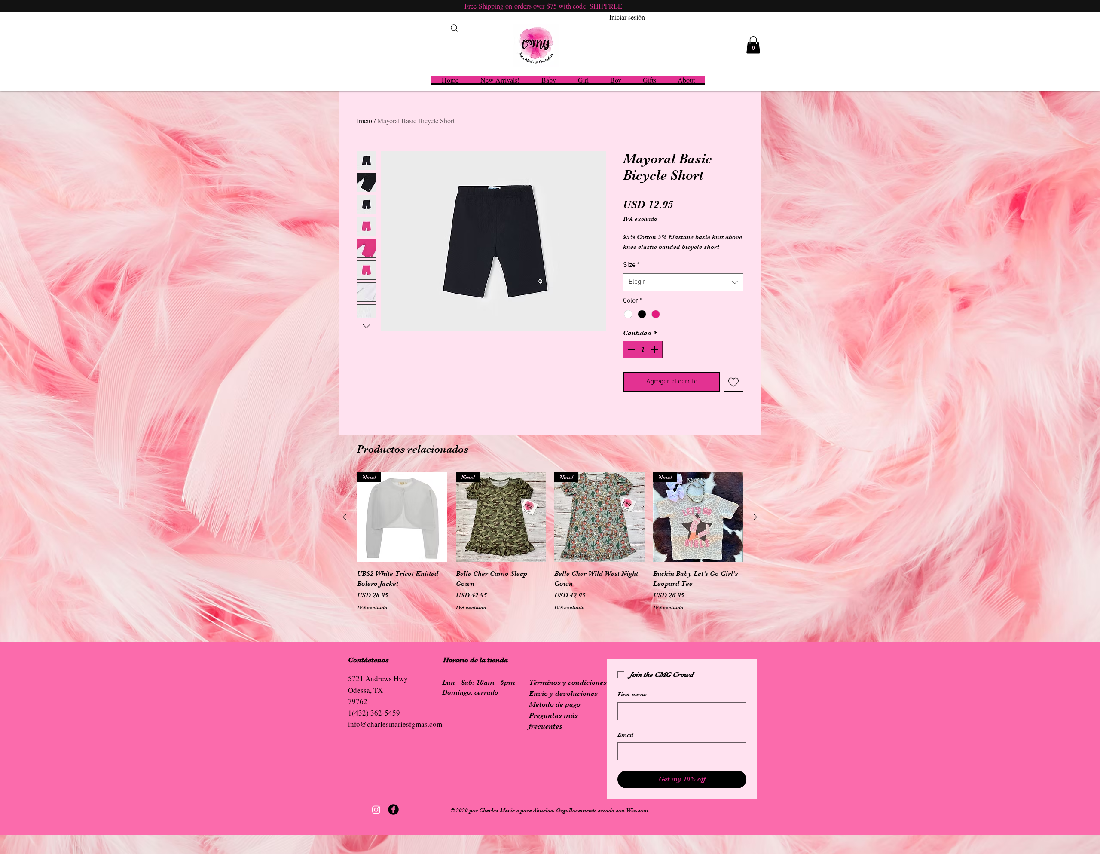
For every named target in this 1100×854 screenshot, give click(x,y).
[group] (550, 542)
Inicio (364, 120)
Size (631, 265)
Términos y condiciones (568, 682)
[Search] (455, 28)
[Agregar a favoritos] (733, 382)
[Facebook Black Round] (393, 809)
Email (625, 734)
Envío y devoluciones (563, 693)
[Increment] (655, 349)
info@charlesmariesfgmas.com (395, 724)
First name (632, 694)
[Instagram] (376, 809)
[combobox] (683, 282)
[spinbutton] (642, 349)
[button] (753, 45)
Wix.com (637, 810)
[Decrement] (630, 349)
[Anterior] (344, 517)
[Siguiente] (755, 517)
